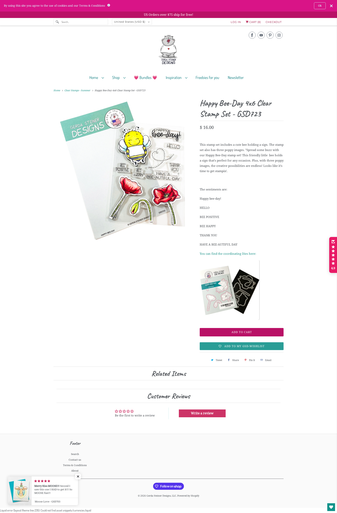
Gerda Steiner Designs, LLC (161, 495)
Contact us (75, 459)
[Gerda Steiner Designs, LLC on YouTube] (261, 35)
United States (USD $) (130, 21)
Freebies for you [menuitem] (207, 77)
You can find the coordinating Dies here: (228, 254)
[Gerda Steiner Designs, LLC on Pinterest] (270, 35)
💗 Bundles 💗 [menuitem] (145, 77)
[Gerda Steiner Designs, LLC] (168, 50)
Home (94, 77)
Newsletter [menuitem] (236, 77)
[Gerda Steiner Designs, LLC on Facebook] (252, 35)
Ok (320, 5)
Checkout (274, 21)
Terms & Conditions (75, 465)
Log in (236, 21)
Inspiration (174, 77)
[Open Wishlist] (331, 507)
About (75, 470)
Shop (116, 77)
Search (75, 454)
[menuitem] (98, 77)
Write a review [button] (202, 413)
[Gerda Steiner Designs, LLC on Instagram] (279, 35)
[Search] (57, 22)
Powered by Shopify (188, 495)
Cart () (254, 21)
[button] (78, 476)
